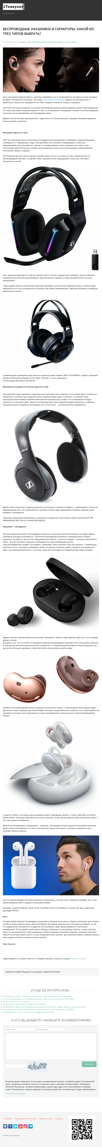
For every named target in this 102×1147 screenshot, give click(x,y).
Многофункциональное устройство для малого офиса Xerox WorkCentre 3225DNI (38, 1009)
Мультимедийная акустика (44, 42)
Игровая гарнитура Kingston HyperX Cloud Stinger (24, 1004)
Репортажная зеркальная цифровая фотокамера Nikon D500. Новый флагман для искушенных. (45, 1007)
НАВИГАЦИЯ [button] (8, 13)
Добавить (89, 1064)
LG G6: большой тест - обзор (15, 1002)
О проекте (7, 1119)
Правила (59, 1119)
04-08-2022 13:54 (13, 42)
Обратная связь (46, 1119)
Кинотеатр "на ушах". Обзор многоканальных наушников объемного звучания (37, 996)
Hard (29, 42)
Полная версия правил (15, 1093)
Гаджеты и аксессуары (66, 42)
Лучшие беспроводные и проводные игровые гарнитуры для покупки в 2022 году (38, 999)
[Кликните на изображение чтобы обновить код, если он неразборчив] (37, 1067)
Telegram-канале (78, 959)
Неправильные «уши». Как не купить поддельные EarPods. (28, 1012)
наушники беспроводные (53, 100)
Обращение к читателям (25, 1119)
